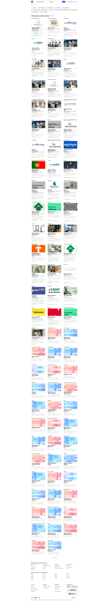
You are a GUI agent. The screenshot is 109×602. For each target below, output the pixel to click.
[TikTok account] (31, 597)
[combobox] (42, 1)
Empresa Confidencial (67, 489)
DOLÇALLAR (33, 382)
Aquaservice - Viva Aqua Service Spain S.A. (70, 382)
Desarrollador (57, 565)
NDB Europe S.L (50, 223)
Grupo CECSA (34, 540)
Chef (32, 565)
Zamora (44, 577)
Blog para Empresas (34, 589)
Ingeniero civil (33, 568)
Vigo (43, 575)
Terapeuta (32, 569)
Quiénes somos (57, 588)
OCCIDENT (49, 307)
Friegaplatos (57, 564)
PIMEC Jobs (49, 400)
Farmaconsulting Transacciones (52, 418)
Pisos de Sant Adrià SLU (51, 264)
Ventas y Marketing (42, 7)
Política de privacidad (51, 599)
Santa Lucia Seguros (67, 140)
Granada (44, 576)
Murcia (32, 577)
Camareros (34, 7)
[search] (63, 2)
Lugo (32, 575)
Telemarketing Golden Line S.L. (36, 18)
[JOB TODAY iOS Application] (69, 587)
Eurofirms (33, 38)
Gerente (68, 568)
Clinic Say (49, 523)
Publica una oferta (34, 588)
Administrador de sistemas (59, 568)
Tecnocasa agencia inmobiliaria (36, 202)
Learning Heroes (66, 418)
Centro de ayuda (57, 591)
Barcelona (44, 573)
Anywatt (65, 160)
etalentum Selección (51, 471)
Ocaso (65, 38)
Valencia (56, 573)
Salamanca (33, 579)
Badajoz (32, 576)
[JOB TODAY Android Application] (75, 587)
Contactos (56, 589)
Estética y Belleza (66, 7)
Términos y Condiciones (58, 599)
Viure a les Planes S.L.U (35, 264)
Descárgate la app (58, 586)
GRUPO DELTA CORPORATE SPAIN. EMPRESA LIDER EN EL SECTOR (70, 100)
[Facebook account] (34, 597)
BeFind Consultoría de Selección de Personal (38, 523)
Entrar (76, 1)
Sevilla (56, 575)
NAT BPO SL (33, 180)
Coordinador (45, 564)
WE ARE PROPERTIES (67, 202)
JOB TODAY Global (46, 588)
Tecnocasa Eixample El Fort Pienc (68, 180)
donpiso (33, 400)
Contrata (32, 586)
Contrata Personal (70, 1)
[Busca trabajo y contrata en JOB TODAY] (32, 2)
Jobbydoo (49, 453)
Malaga (56, 576)
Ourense (68, 573)
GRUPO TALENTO (50, 38)
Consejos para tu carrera (47, 586)
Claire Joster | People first (51, 489)
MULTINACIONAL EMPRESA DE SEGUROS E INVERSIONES (38, 100)
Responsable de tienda (46, 565)
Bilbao (68, 575)
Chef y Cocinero (50, 7)
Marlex (65, 400)
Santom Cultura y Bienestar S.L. (52, 18)
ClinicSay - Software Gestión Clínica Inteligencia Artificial (53, 382)
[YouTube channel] (36, 597)
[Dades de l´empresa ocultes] (36, 453)
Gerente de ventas (69, 564)
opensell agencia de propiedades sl (69, 307)
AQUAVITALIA (50, 180)
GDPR (64, 599)
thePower (33, 489)
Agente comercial (34, 564)
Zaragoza (56, 577)
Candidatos (33, 591)
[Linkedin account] (39, 597)
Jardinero (68, 565)
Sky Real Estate (50, 540)
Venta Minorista (58, 7)
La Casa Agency (66, 18)
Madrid (32, 573)
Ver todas (44, 569)
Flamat (65, 223)
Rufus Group (49, 202)
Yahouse (33, 307)
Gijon (67, 576)
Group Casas (65, 264)
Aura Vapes (33, 223)
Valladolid (68, 577)
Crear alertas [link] (52, 15)
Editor (44, 568)
